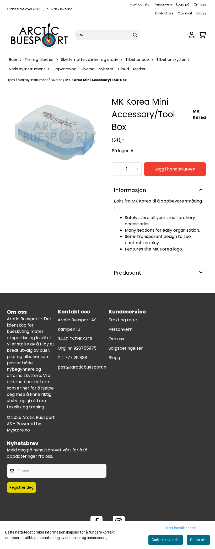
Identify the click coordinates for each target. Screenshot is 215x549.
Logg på (183, 4)
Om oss (200, 4)
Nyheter (106, 69)
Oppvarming (64, 69)
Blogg (201, 13)
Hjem (11, 80)
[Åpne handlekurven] (202, 35)
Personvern (163, 4)
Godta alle (198, 540)
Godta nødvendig (166, 540)
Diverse (87, 69)
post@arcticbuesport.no (83, 367)
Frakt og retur (140, 4)
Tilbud (123, 69)
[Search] (135, 35)
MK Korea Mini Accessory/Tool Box (96, 80)
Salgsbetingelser (126, 348)
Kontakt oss (164, 13)
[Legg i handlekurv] (175, 169)
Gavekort (185, 13)
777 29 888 (76, 358)
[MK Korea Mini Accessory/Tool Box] (56, 132)
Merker (139, 69)
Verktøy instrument (33, 80)
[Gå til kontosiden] (192, 35)
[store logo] (40, 35)
